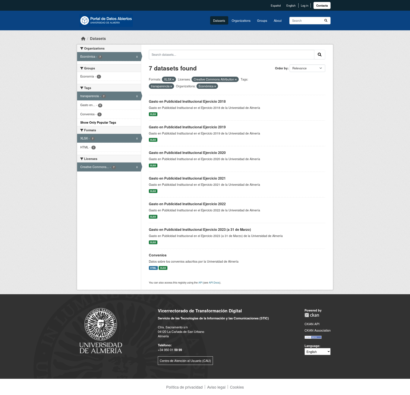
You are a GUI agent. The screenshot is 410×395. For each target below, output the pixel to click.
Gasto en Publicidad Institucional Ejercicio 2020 (187, 152)
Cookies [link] (237, 387)
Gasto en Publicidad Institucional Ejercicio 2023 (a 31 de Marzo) (200, 229)
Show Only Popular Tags (98, 122)
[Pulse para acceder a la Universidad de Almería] (100, 330)
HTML (153, 267)
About (278, 20)
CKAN (312, 315)
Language (312, 346)
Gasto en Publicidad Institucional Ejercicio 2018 (187, 101)
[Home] (83, 38)
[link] (322, 5)
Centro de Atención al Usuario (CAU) (185, 360)
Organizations (241, 20)
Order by (281, 68)
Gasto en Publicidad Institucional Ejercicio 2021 (187, 178)
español (276, 5)
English (291, 5)
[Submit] (326, 20)
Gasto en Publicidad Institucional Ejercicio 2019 (187, 126)
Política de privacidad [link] (184, 387)
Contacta (322, 5)
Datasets (219, 20)
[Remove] (173, 79)
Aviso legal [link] (216, 387)
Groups (262, 20)
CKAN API (312, 324)
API (200, 282)
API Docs (214, 282)
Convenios (158, 255)
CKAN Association (318, 330)
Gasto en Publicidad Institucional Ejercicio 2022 (187, 203)
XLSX (153, 114)
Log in (304, 5)
